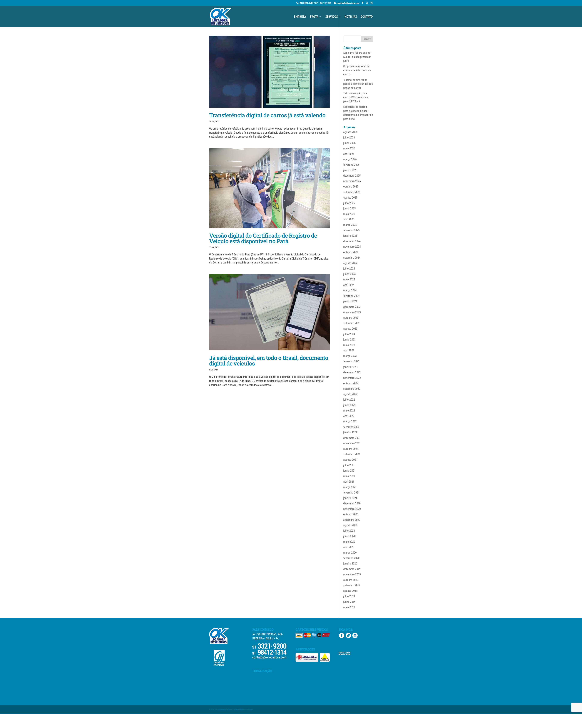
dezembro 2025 (352, 175)
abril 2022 (348, 416)
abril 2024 (348, 285)
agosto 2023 (350, 328)
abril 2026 (348, 154)
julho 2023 (349, 334)
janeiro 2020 (350, 563)
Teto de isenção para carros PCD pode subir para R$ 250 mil (356, 97)
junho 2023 (349, 339)
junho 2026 (349, 143)
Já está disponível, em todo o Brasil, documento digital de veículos (268, 360)
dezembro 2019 (352, 569)
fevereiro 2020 (351, 558)
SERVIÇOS (331, 17)
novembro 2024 (352, 246)
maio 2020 (349, 541)
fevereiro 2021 (351, 492)
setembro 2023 (351, 323)
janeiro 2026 (350, 170)
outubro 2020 (350, 514)
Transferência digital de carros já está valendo (267, 115)
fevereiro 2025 (351, 230)
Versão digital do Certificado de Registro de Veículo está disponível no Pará (263, 238)
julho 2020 (349, 530)
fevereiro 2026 (351, 164)
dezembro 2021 (352, 438)
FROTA (314, 17)
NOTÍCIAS (351, 17)
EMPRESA (300, 17)
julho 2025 (349, 203)
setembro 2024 (351, 257)
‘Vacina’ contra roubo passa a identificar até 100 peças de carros (358, 84)
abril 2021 (348, 481)
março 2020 (350, 552)
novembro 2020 (352, 509)
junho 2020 (349, 536)
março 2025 (350, 225)
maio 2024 (349, 279)
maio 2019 (349, 607)
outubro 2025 (350, 186)
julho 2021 (349, 465)
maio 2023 (349, 345)
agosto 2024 (350, 263)
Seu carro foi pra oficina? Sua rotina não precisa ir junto (357, 57)
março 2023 (350, 356)
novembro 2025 (352, 181)
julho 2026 (349, 137)
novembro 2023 (352, 312)
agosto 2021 (350, 459)
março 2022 (350, 421)
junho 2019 (349, 602)
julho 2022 (349, 399)
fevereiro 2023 (351, 361)
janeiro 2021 (350, 498)
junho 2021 (349, 470)
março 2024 (350, 290)
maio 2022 (349, 410)
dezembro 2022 (352, 372)
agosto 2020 (350, 525)
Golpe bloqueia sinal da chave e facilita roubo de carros (357, 70)
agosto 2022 (350, 394)
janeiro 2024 (350, 301)
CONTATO (367, 17)
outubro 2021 (350, 449)
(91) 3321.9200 (306, 3)
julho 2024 (349, 268)
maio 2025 (349, 214)
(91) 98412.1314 (323, 3)
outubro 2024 (350, 252)
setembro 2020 (351, 520)
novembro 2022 (352, 378)
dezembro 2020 (352, 503)
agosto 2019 (350, 590)
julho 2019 (349, 596)
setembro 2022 (351, 388)
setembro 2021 (351, 454)
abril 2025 (348, 219)
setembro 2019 (351, 585)
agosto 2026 (350, 132)
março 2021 (350, 487)
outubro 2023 (350, 317)
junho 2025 (349, 208)
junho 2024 (349, 274)
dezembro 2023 (352, 307)
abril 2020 (348, 547)
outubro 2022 (350, 383)
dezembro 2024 (352, 241)
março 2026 (350, 159)
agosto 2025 (350, 197)
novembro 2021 (352, 443)
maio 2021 (349, 476)
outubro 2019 (350, 580)
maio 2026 (349, 148)
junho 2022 (349, 405)
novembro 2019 (352, 574)
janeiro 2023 (350, 367)
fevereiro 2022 (351, 427)
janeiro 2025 (350, 235)
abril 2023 (348, 350)
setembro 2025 (351, 192)
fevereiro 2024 (351, 296)
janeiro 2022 (350, 432)
